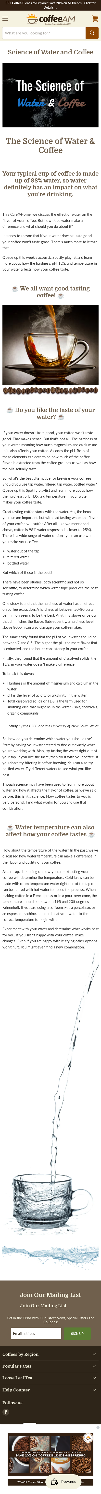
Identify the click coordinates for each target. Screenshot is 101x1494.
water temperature (42, 856)
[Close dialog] (98, 1427)
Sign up (77, 1334)
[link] (50, 1454)
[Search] (92, 33)
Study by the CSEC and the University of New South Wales (54, 726)
